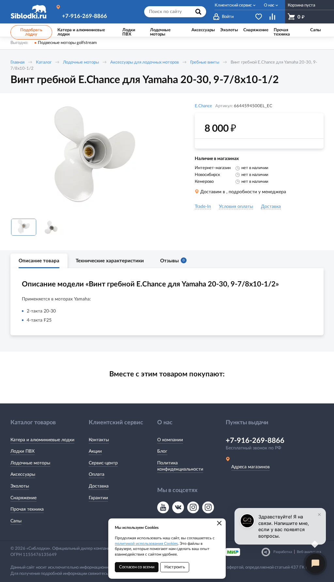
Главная (17, 62)
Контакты (99, 440)
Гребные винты (204, 62)
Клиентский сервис (233, 5)
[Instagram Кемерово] (208, 507)
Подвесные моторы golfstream (67, 43)
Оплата (96, 474)
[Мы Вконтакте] (178, 507)
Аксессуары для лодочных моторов (144, 62)
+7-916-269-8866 (84, 16)
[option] (93, 158)
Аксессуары (22, 474)
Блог (162, 451)
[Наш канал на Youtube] (163, 507)
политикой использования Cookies (146, 544)
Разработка (282, 552)
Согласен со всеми (136, 567)
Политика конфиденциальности (180, 466)
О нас (269, 5)
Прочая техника (27, 509)
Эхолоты (19, 486)
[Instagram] (193, 507)
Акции (95, 451)
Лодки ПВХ (22, 451)
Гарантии (98, 498)
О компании (170, 440)
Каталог (44, 62)
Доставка (99, 486)
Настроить (174, 567)
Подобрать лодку (31, 32)
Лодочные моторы (81, 62)
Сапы (16, 521)
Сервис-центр (103, 463)
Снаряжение (23, 498)
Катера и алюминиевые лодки (42, 440)
